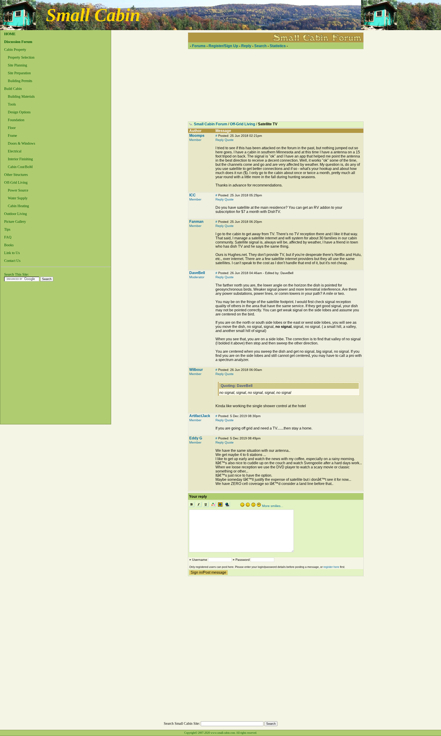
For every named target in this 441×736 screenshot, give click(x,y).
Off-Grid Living (16, 182)
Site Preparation (19, 73)
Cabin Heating (18, 206)
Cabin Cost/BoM (20, 167)
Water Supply (18, 198)
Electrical (14, 151)
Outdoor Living (15, 214)
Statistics (278, 46)
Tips (7, 229)
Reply (246, 46)
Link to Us (12, 253)
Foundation (16, 120)
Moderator (196, 277)
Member (195, 140)
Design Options (19, 112)
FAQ (7, 237)
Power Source (18, 190)
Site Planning (17, 65)
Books (9, 245)
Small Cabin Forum (210, 124)
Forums (199, 46)
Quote (229, 140)
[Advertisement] (18, 354)
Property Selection (21, 57)
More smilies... (272, 506)
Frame (12, 135)
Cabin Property (15, 50)
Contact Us (12, 261)
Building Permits (20, 81)
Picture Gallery (15, 221)
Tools (12, 104)
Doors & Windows (21, 143)
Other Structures (16, 175)
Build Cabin (13, 89)
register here (331, 567)
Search (260, 46)
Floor (12, 128)
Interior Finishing (20, 159)
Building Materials (21, 96)
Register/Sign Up (223, 46)
